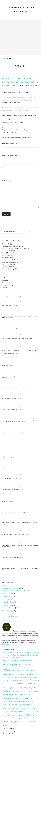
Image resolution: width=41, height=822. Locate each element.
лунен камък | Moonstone (32, 691)
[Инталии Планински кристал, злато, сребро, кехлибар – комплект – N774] (20, 334)
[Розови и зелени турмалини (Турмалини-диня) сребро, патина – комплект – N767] (20, 416)
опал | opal (24, 698)
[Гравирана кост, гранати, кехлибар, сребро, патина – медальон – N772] (20, 360)
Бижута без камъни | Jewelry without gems (14, 248)
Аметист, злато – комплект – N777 (13, 305)
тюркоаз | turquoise (11, 715)
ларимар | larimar (20, 691)
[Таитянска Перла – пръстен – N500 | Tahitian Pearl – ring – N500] (20, 802)
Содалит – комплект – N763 (11, 468)
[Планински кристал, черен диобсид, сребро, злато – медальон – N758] (20, 519)
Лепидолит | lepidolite (30, 657)
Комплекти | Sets (7, 260)
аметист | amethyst (13, 664)
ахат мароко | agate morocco (23, 674)
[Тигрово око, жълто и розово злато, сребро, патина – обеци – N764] (20, 452)
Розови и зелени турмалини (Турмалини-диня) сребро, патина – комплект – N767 (18, 420)
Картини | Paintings (8, 269)
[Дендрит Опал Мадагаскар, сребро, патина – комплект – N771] (20, 372)
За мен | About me (7, 283)
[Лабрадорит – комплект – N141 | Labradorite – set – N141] (20, 771)
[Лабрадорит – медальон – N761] (20, 485)
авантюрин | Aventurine (11, 660)
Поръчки (4, 287)
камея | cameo (11, 684)
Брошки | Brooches (7, 251)
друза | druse (29, 680)
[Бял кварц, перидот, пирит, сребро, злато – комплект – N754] (20, 564)
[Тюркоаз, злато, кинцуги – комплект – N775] (20, 324)
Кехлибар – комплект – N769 (11, 398)
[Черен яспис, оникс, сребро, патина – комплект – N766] (20, 428)
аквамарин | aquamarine (26, 660)
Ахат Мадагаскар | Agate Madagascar (28, 652)
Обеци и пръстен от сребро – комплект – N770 (18, 387)
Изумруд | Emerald (28, 655)
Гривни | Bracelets (7, 253)
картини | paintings (25, 683)
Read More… (6, 644)
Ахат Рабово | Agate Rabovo (12, 655)
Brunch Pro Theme (25, 819)
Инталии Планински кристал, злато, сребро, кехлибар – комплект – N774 (17, 339)
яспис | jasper (10, 721)
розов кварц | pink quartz (20, 704)
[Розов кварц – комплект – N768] (20, 405)
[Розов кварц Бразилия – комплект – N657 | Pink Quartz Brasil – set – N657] (20, 778)
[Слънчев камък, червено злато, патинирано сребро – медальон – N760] (20, 496)
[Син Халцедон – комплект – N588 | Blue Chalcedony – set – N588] (20, 747)
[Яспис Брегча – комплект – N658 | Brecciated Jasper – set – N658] (20, 784)
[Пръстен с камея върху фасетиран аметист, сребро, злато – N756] (20, 541)
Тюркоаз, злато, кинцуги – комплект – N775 (16, 328)
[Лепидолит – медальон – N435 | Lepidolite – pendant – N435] (20, 741)
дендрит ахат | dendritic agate (13, 680)
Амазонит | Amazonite (10, 652)
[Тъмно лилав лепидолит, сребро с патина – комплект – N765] (20, 440)
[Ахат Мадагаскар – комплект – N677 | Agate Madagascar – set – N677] (20, 790)
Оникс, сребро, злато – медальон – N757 (15, 534)
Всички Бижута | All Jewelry (10, 246)
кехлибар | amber (22, 688)
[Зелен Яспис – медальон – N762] (20, 474)
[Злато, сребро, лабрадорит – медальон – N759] (20, 508)
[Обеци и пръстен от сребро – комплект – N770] (20, 384)
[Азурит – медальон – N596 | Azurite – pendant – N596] (20, 759)
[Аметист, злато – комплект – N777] (20, 301)
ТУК (15, 132)
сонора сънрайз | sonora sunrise (16, 708)
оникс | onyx (14, 698)
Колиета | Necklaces (8, 257)
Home (4, 58)
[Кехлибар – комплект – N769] (20, 394)
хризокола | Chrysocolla (11, 718)
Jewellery (5, 280)
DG (36, 819)
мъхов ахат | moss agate (14, 694)
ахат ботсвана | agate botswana (20, 670)
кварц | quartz (10, 687)
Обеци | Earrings (7, 264)
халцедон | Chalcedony (25, 715)
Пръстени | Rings (7, 266)
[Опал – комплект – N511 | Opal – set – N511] (20, 753)
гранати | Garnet (33, 677)
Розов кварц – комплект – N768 (12, 409)
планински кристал (22, 701)
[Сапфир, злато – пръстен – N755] (20, 553)
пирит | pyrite (12, 701)
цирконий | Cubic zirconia (28, 718)
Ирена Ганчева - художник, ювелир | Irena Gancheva (20, 36)
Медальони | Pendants (8, 262)
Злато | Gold (6, 255)
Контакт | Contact (7, 285)
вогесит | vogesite (23, 677)
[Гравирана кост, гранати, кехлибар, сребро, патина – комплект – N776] (20, 312)
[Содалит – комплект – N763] (20, 464)
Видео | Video (6, 244)
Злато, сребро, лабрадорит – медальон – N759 (17, 512)
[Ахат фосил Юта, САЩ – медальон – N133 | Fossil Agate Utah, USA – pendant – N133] (20, 808)
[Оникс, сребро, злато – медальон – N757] (20, 530)
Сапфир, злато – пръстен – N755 (12, 557)
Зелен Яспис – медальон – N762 (12, 478)
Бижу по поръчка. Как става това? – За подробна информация (20, 82)
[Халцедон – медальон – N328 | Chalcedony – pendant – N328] (20, 796)
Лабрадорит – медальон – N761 (12, 489)
